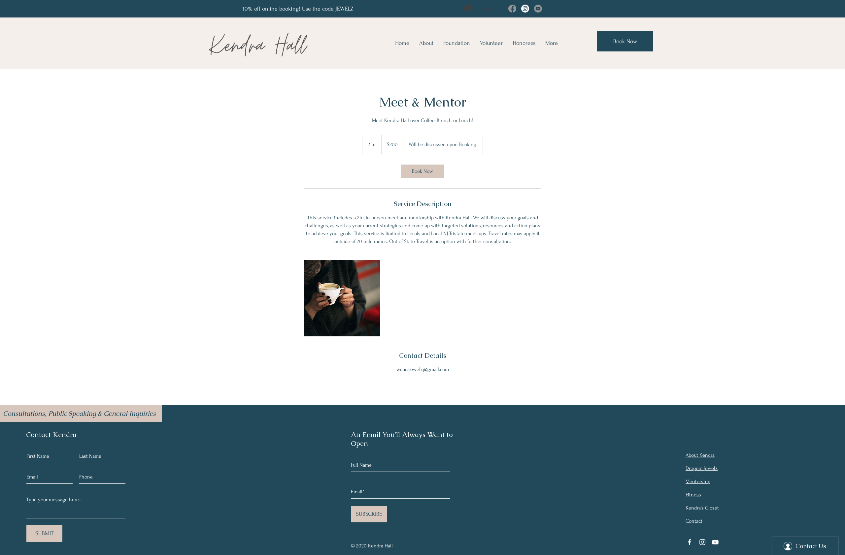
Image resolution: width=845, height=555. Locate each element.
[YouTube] (715, 542)
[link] (422, 171)
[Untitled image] (342, 298)
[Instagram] (525, 9)
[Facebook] (512, 9)
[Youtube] (538, 9)
